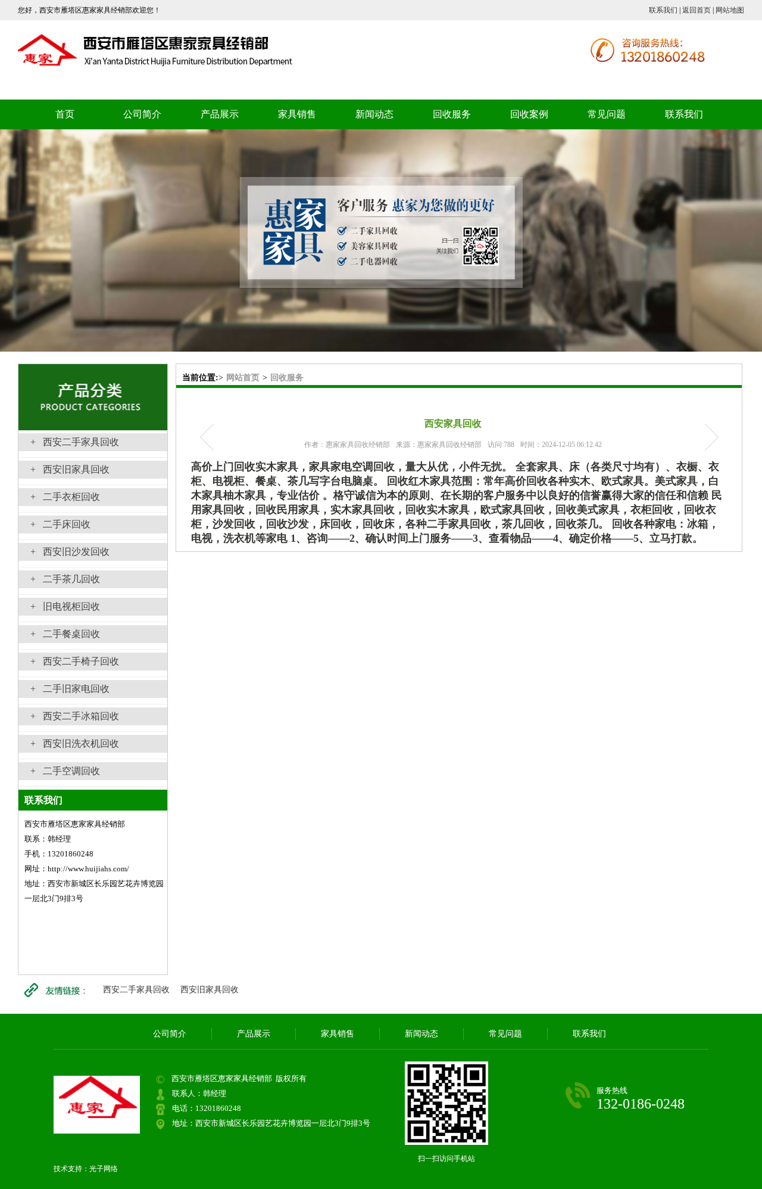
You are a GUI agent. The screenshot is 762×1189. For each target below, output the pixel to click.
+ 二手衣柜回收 (65, 497)
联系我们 (663, 10)
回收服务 (452, 114)
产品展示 (220, 114)
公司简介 (142, 114)
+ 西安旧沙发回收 (70, 552)
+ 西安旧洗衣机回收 (74, 743)
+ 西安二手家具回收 (74, 442)
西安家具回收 (707, 437)
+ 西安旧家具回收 (70, 469)
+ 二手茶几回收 (65, 579)
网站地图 (730, 10)
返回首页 (696, 10)
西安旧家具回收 (209, 989)
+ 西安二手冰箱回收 (74, 716)
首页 (64, 114)
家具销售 (297, 114)
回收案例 (529, 114)
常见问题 (607, 114)
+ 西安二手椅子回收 (74, 661)
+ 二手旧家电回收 (70, 689)
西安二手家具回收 (136, 989)
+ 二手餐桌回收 (65, 634)
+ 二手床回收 (60, 524)
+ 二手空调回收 (65, 771)
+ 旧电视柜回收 (65, 606)
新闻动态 (374, 114)
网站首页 (243, 377)
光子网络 (103, 1169)
